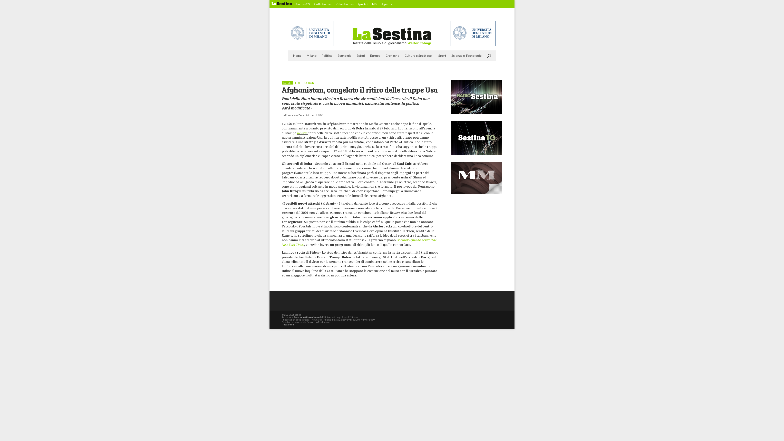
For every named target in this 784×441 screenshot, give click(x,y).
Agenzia (386, 4)
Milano (311, 55)
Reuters (302, 133)
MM (375, 4)
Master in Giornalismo (306, 317)
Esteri (360, 55)
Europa (375, 55)
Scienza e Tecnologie (466, 55)
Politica (327, 55)
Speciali (363, 4)
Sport (442, 55)
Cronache (392, 55)
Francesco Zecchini (297, 115)
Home (297, 55)
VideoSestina (345, 4)
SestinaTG (303, 4)
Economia (344, 55)
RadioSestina (323, 4)
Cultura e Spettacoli (418, 55)
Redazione (288, 324)
